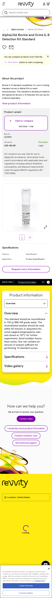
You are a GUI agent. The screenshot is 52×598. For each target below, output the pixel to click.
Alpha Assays (17, 29)
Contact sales (26, 418)
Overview (10, 303)
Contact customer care (26, 435)
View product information (16, 103)
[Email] (11, 49)
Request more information (26, 269)
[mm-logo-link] (26, 4)
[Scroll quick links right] (46, 282)
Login (41, 145)
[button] (44, 4)
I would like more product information (26, 428)
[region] (26, 581)
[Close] (49, 569)
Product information (27, 282)
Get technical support (26, 442)
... (4, 29)
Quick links (7, 282)
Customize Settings (26, 593)
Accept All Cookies (26, 586)
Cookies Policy (40, 581)
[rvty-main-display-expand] (45, 227)
